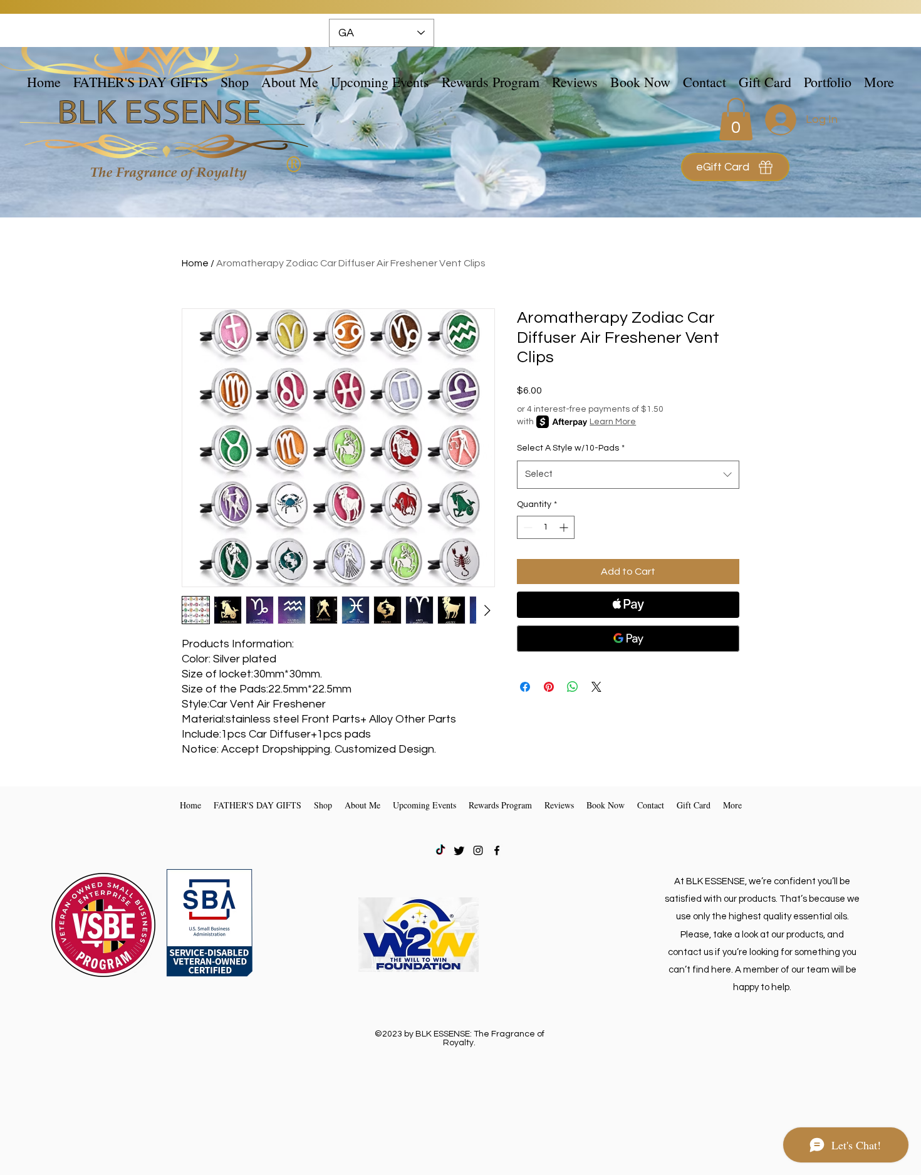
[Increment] (565, 527)
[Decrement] (526, 527)
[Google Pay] (628, 638)
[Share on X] (596, 686)
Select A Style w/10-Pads (571, 448)
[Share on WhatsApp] (572, 686)
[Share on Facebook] (525, 686)
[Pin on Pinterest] (548, 686)
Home (195, 263)
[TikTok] (440, 850)
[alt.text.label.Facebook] (497, 850)
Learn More (613, 421)
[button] (234, 81)
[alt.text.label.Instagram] (478, 850)
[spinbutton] (545, 527)
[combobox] (628, 474)
